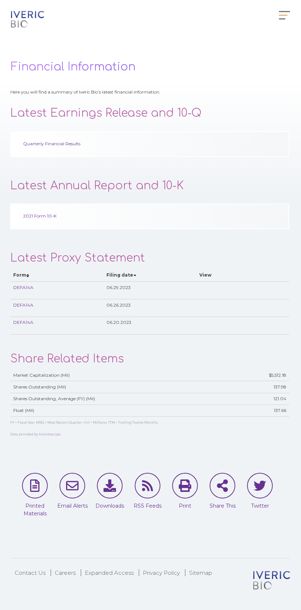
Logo (27, 20)
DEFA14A (23, 287)
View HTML (203, 290)
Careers (65, 572)
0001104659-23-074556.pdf (212, 308)
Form (19, 275)
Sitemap (200, 572)
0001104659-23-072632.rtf (220, 325)
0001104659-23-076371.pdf (212, 290)
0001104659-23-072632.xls (229, 325)
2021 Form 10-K (40, 216)
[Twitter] (260, 485)
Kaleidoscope (50, 434)
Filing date (119, 275)
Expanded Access (109, 572)
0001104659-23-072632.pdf (212, 325)
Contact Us (30, 572)
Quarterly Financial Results (51, 143)
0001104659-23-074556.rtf (220, 308)
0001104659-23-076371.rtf (220, 290)
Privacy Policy (161, 572)
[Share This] (222, 485)
